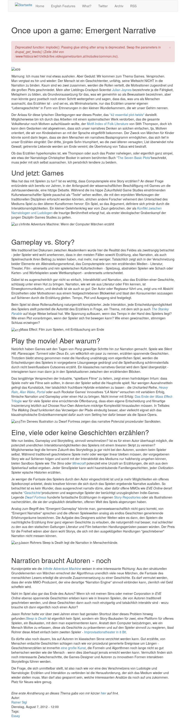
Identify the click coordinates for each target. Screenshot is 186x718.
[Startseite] (23, 4)
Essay (15, 715)
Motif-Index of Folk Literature (107, 123)
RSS (133, 6)
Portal (41, 392)
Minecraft (79, 463)
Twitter (103, 6)
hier (104, 693)
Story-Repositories (127, 497)
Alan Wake (27, 392)
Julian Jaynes (122, 89)
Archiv (119, 6)
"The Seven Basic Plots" (134, 157)
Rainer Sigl (19, 702)
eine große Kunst (73, 648)
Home (40, 6)
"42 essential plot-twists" (127, 114)
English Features (63, 6)
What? (86, 6)
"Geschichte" (32, 492)
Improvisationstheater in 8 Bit (105, 632)
